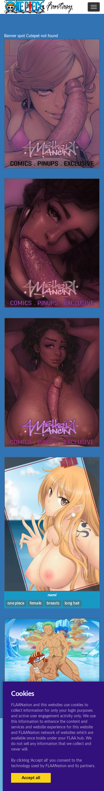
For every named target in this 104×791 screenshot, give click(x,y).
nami (52, 595)
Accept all (31, 778)
